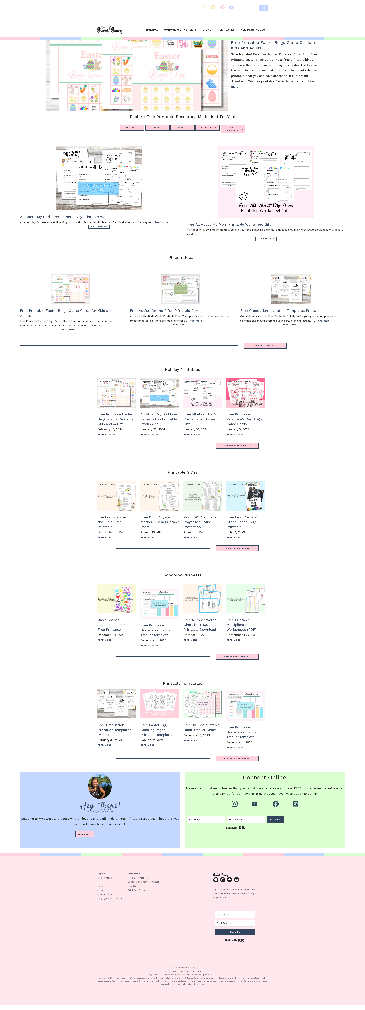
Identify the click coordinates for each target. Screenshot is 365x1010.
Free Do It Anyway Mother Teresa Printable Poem (160, 522)
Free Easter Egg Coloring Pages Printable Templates (157, 730)
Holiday (152, 29)
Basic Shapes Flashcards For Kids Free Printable (114, 625)
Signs (207, 29)
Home (100, 886)
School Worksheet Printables (120, 587)
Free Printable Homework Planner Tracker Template (156, 630)
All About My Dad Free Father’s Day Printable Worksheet (69, 217)
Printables (118, 381)
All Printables (253, 29)
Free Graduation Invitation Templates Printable (281, 311)
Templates (226, 29)
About (100, 890)
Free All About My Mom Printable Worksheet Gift (229, 224)
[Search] (263, 8)
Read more (161, 222)
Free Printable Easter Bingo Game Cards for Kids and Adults (116, 419)
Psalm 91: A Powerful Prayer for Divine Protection (201, 522)
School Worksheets (180, 29)
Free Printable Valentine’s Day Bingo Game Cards (244, 419)
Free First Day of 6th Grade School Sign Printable (244, 522)
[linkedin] (231, 7)
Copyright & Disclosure (109, 898)
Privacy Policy (104, 894)
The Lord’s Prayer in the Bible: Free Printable (114, 522)
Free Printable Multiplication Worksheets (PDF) (241, 625)
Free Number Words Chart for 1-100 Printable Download (200, 625)
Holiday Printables (106, 381)
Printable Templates (139, 890)
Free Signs (133, 886)
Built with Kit (235, 827)
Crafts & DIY (147, 692)
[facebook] (222, 7)
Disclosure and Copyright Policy (178, 984)
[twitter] (213, 7)
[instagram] (204, 7)
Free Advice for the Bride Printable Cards (165, 311)
